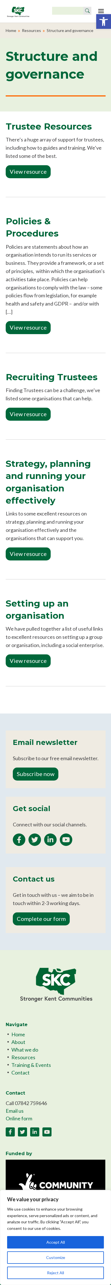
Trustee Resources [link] (49, 126)
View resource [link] (28, 171)
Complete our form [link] (41, 918)
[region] (55, 1237)
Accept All (55, 1242)
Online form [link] (19, 1118)
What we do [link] (24, 1050)
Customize (55, 1257)
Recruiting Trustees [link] (52, 377)
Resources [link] (31, 30)
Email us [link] (15, 1111)
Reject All (55, 1272)
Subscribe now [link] (35, 773)
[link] (103, 21)
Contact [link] (20, 1072)
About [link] (18, 1042)
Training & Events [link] (31, 1065)
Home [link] (11, 30)
